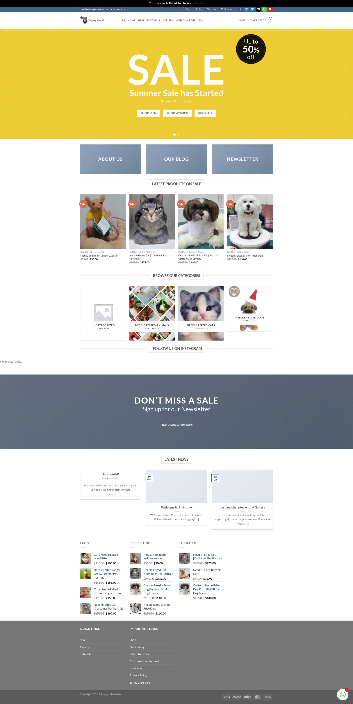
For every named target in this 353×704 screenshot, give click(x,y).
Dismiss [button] (199, 3)
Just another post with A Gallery (242, 507)
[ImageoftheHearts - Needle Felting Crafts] (98, 20)
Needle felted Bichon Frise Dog (245, 255)
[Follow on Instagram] (246, 9)
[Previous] (11, 84)
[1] (343, 696)
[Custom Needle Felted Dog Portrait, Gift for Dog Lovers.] (201, 221)
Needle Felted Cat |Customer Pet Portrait (148, 257)
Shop (188, 9)
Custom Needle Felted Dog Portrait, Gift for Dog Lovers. (198, 257)
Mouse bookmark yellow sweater (99, 255)
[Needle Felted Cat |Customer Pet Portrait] (152, 221)
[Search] (123, 20)
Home (131, 20)
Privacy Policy (138, 675)
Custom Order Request (144, 661)
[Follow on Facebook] (240, 9)
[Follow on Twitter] (252, 9)
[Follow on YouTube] (270, 9)
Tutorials (211, 9)
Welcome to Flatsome (176, 507)
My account (137, 668)
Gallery (199, 9)
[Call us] (264, 9)
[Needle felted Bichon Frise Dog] (250, 221)
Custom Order (186, 20)
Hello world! (110, 474)
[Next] (341, 84)
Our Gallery (137, 647)
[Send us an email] (258, 9)
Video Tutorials (139, 654)
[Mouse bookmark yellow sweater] (103, 221)
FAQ (200, 20)
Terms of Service (140, 682)
